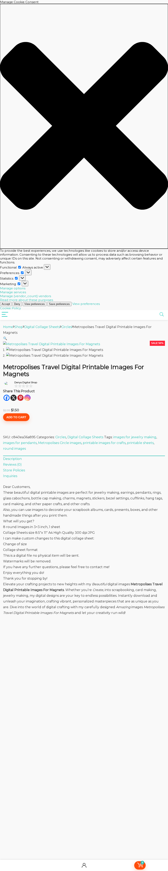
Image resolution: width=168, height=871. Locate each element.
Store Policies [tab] (14, 470)
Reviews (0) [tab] (12, 464)
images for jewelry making (134, 437)
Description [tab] (12, 459)
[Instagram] (27, 398)
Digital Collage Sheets (42, 327)
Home (8, 327)
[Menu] (5, 314)
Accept (6, 304)
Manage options (12, 288)
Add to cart (16, 417)
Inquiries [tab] (10, 476)
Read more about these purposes (26, 300)
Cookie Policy (10, 308)
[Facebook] (6, 398)
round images (14, 449)
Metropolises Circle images (59, 443)
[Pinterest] (20, 398)
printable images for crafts (104, 443)
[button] (84, 126)
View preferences (34, 304)
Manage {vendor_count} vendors (25, 296)
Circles (66, 327)
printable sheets (140, 443)
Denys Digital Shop (25, 382)
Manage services (13, 292)
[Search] (162, 314)
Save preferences (59, 304)
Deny (17, 304)
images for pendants (20, 443)
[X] (13, 398)
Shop (18, 327)
